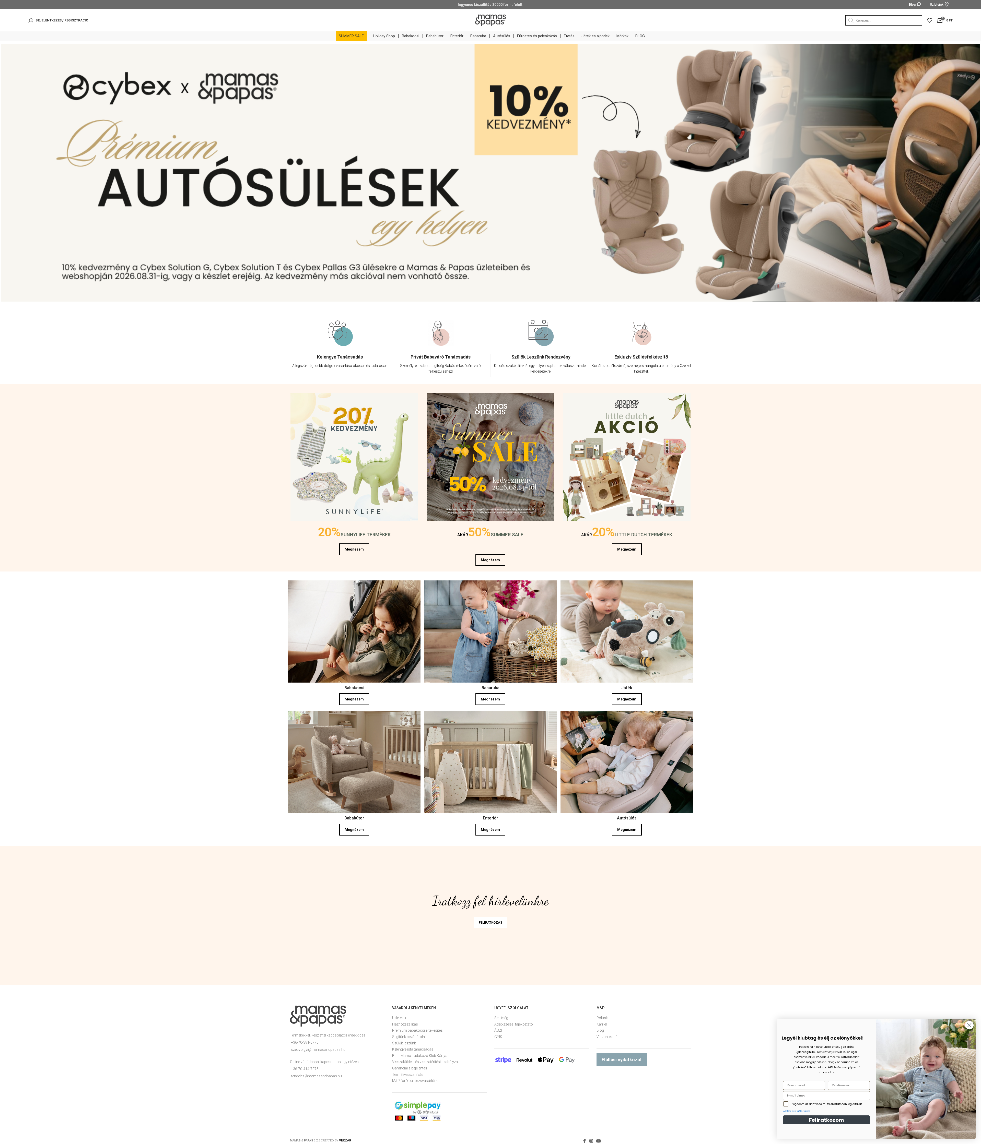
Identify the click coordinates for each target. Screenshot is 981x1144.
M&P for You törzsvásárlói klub (417, 1079)
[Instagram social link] (591, 1139)
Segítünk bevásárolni (409, 1035)
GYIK (498, 1035)
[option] (340, 347)
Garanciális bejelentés (409, 1066)
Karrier (602, 1022)
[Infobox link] (340, 360)
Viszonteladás (608, 1035)
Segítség (501, 1016)
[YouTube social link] (598, 1139)
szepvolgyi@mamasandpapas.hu (318, 1047)
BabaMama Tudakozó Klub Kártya (419, 1054)
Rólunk (602, 1016)
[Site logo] (490, 20)
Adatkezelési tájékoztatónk (796, 1111)
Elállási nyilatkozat (622, 1057)
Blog (600, 1028)
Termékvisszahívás (407, 1072)
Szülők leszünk (404, 1041)
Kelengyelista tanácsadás (412, 1047)
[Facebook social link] (585, 1139)
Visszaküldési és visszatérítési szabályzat (425, 1060)
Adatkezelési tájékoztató (513, 1022)
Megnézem (354, 547)
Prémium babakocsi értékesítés (417, 1028)
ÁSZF (498, 1028)
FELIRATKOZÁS (490, 920)
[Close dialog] (969, 1025)
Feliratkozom (826, 1120)
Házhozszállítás (405, 1022)
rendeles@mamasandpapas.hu (316, 1074)
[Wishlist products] (930, 20)
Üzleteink (399, 1016)
